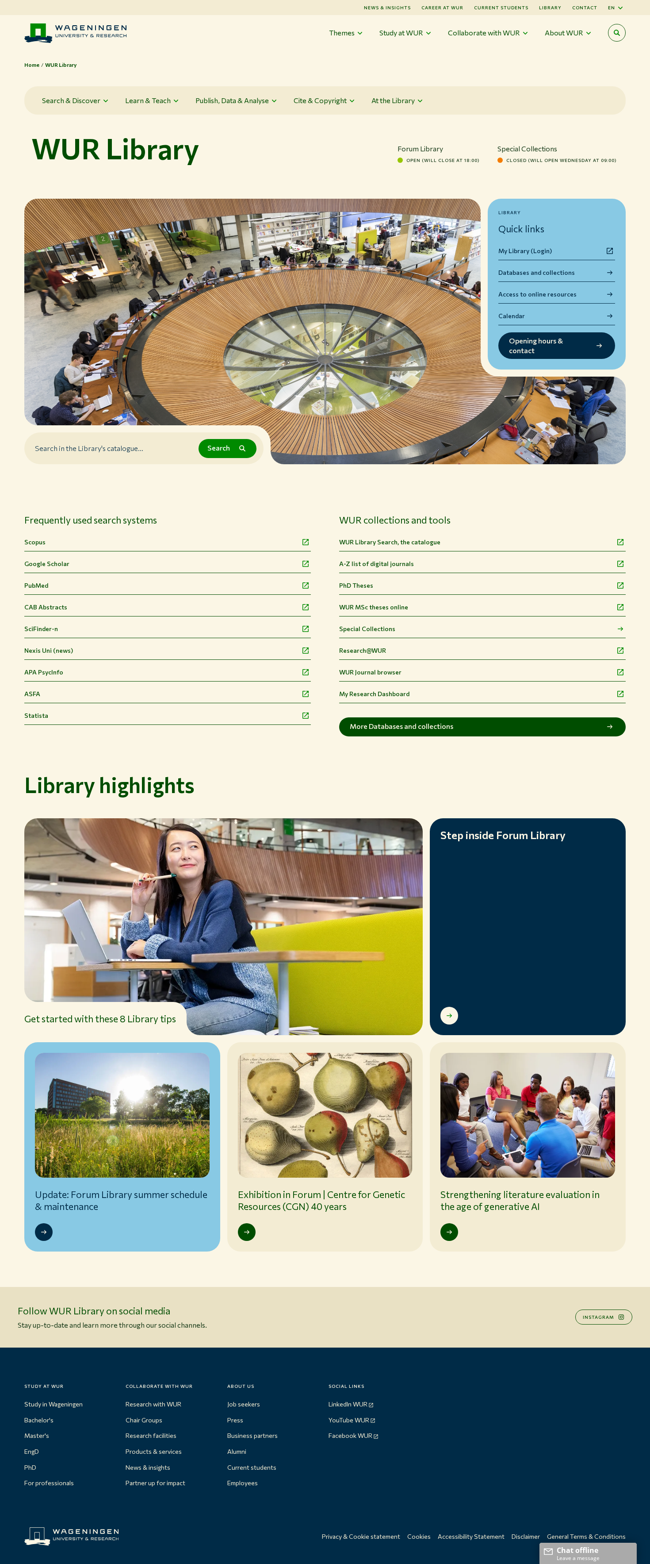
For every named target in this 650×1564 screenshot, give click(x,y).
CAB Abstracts (45, 607)
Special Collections (367, 628)
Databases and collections (536, 272)
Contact (584, 7)
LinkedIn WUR (348, 1404)
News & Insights (387, 7)
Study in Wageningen (53, 1404)
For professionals (49, 1483)
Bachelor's (39, 1420)
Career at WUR (442, 7)
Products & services (154, 1451)
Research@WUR (362, 650)
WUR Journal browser (370, 672)
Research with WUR (153, 1404)
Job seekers (243, 1404)
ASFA (32, 693)
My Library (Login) (525, 250)
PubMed (36, 585)
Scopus (35, 542)
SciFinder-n (41, 628)
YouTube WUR (349, 1420)
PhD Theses (356, 585)
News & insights (148, 1467)
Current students (501, 7)
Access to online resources (537, 294)
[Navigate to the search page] (617, 33)
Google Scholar (46, 563)
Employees (242, 1483)
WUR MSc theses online (373, 607)
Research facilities (151, 1435)
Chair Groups (144, 1420)
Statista (36, 715)
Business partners (252, 1435)
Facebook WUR (350, 1435)
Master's (36, 1435)
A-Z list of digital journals (376, 563)
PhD (30, 1467)
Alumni (236, 1451)
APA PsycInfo (43, 672)
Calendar (511, 316)
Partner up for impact (155, 1483)
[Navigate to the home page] (75, 33)
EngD (31, 1451)
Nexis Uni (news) (48, 650)
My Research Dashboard (374, 693)
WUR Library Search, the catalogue (389, 542)
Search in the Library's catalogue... (89, 448)
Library (550, 7)
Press (235, 1420)
